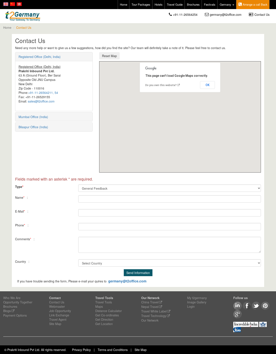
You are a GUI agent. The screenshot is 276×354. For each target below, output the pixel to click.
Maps (99, 306)
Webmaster (57, 306)
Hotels (159, 4)
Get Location (104, 324)
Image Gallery (196, 302)
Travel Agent (57, 319)
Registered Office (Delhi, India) (40, 56)
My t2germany (197, 298)
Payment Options (15, 315)
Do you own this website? (161, 85)
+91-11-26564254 (185, 14)
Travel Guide (175, 4)
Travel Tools (103, 302)
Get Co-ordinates (107, 315)
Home (123, 4)
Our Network (149, 320)
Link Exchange (59, 315)
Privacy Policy (81, 350)
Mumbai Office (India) (33, 117)
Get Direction (104, 319)
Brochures (193, 4)
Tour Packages (141, 4)
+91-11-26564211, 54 (43, 92)
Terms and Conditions (113, 350)
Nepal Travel (149, 306)
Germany (226, 4)
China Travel (149, 302)
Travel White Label (154, 311)
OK (207, 85)
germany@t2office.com (226, 14)
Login (191, 306)
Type (19, 186)
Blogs (7, 311)
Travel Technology (153, 316)
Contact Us (262, 14)
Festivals (209, 4)
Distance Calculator (108, 311)
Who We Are (11, 298)
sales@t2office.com (41, 101)
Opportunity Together (17, 302)
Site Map (55, 324)
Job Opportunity (60, 311)
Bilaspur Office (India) (33, 127)
